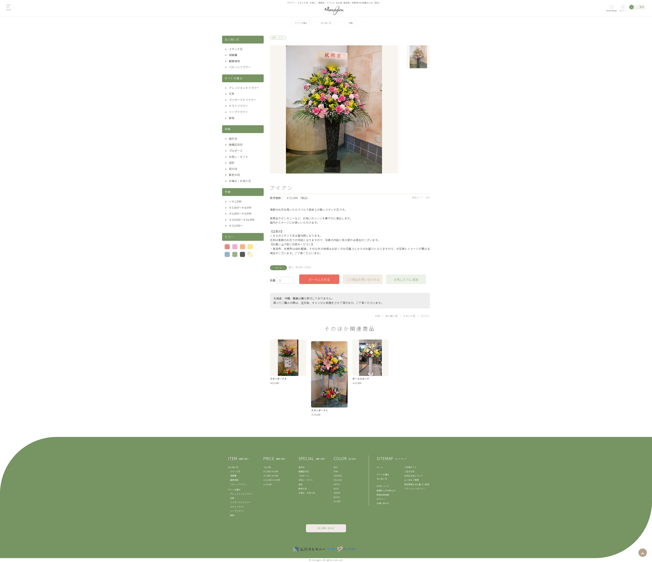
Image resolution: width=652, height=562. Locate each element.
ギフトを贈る (301, 22)
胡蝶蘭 (233, 55)
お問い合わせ (383, 503)
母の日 (233, 169)
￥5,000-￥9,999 (270, 475)
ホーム (380, 467)
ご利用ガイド (410, 467)
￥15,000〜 (236, 225)
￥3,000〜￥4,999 (240, 207)
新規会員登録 (383, 494)
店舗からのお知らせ (386, 490)
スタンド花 (236, 49)
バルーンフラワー (240, 67)
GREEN (337, 492)
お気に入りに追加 (406, 279)
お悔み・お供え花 (240, 181)
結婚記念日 (236, 144)
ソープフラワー (238, 112)
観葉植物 (234, 61)
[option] (334, 109)
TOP (377, 315)
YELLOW (338, 479)
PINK (336, 471)
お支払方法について (413, 475)
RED (336, 467)
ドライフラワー (238, 106)
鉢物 (231, 118)
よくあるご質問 (411, 479)
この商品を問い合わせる (362, 279)
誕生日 (233, 138)
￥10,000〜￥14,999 (242, 220)
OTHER (337, 501)
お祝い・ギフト (238, 157)
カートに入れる (319, 279)
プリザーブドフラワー (242, 100)
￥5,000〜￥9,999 (240, 213)
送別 (231, 163)
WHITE (337, 484)
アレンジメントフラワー (244, 88)
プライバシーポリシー (414, 488)
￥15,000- (267, 484)
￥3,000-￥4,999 (270, 471)
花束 (231, 94)
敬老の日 (234, 175)
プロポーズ (236, 151)
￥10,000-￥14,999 (271, 479)
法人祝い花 (326, 22)
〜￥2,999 (235, 201)
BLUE (336, 488)
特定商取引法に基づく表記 (416, 484)
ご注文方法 (409, 471)
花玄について (383, 486)
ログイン (381, 498)
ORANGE (338, 475)
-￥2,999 (267, 467)
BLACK (337, 497)
